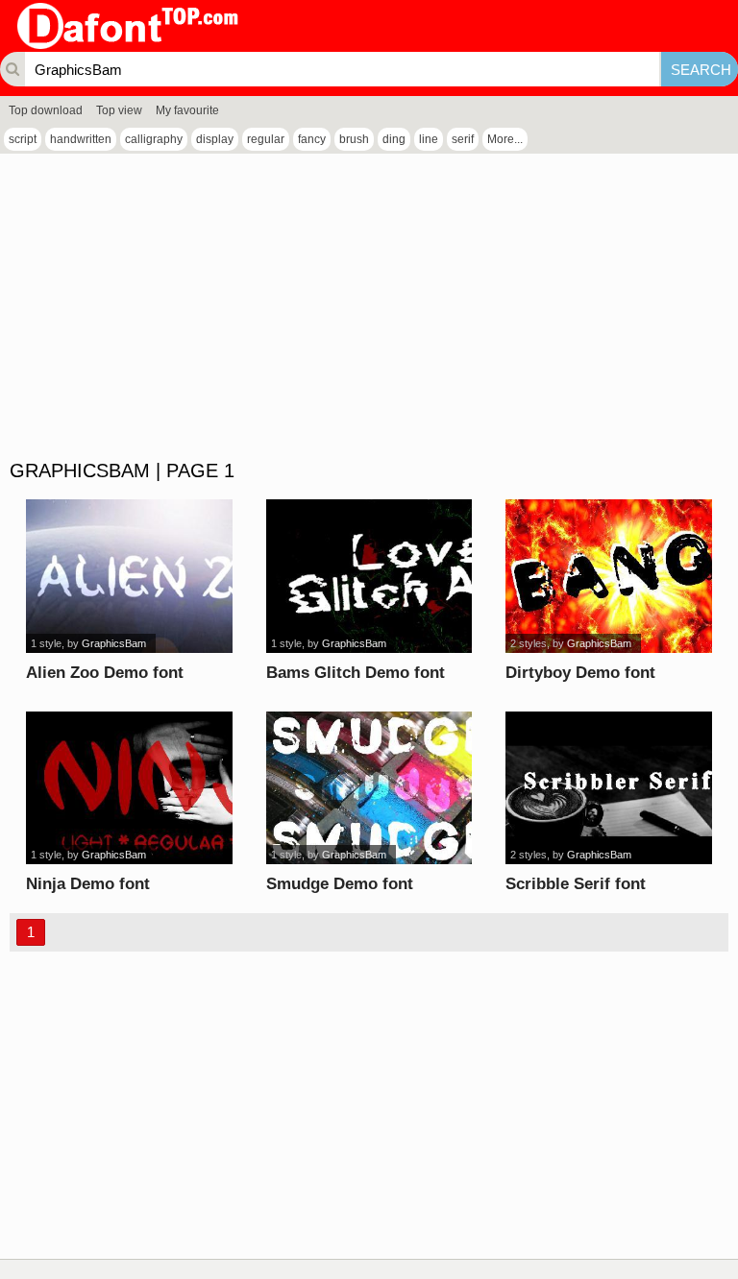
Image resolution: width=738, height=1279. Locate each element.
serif (463, 139)
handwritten (80, 139)
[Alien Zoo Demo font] (129, 576)
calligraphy (154, 139)
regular (265, 139)
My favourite (187, 110)
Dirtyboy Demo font (580, 673)
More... (505, 139)
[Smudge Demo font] (369, 788)
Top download (46, 110)
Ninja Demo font (88, 884)
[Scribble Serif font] (608, 788)
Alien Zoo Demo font (105, 673)
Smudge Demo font (339, 884)
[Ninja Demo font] (129, 788)
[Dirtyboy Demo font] (608, 576)
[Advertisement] (369, 307)
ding (394, 139)
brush (354, 139)
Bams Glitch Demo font (355, 673)
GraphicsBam (114, 643)
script (23, 139)
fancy (312, 139)
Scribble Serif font (575, 884)
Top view (119, 110)
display (215, 139)
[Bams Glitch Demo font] (369, 576)
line (428, 139)
